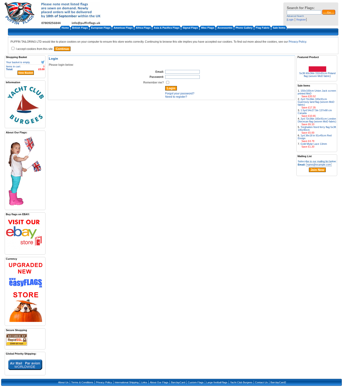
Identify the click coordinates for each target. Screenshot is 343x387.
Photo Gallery (244, 27)
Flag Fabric (263, 27)
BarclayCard (178, 382)
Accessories (224, 27)
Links (144, 382)
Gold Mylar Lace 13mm (314, 143)
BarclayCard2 (278, 382)
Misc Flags (207, 27)
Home (65, 27)
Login (290, 19)
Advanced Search (295, 16)
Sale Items (279, 27)
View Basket (25, 72)
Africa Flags (143, 27)
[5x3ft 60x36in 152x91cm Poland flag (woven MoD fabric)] (317, 71)
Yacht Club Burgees (241, 382)
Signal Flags (190, 27)
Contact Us (261, 382)
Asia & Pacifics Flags (166, 27)
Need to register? (176, 96)
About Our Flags (159, 382)
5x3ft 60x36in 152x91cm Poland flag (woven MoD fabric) (317, 74)
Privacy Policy (297, 41)
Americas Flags (123, 27)
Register (301, 19)
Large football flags (217, 382)
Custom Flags (196, 382)
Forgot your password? (179, 93)
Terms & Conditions (82, 382)
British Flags (80, 27)
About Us (63, 382)
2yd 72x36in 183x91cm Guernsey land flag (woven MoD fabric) (316, 102)
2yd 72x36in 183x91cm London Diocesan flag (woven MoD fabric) (317, 120)
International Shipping (127, 382)
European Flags (100, 27)
